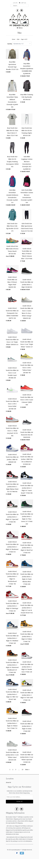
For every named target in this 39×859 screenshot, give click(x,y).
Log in (15, 2)
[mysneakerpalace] (19, 20)
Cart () (23, 2)
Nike (19, 33)
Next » (27, 769)
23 (22, 769)
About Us (8, 782)
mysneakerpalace (15, 849)
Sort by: (10, 43)
